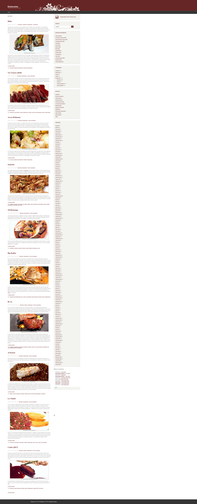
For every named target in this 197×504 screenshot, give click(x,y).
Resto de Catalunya (60, 83)
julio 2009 (57, 344)
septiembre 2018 (58, 158)
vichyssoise (41, 488)
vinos (39, 248)
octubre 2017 (57, 179)
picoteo (45, 204)
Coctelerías (24, 24)
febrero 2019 (57, 149)
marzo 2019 (57, 147)
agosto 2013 (57, 258)
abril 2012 (57, 288)
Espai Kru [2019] (58, 59)
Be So (10, 301)
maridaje (45, 346)
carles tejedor (20, 346)
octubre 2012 (57, 277)
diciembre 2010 (58, 318)
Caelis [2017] (13, 447)
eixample (15, 248)
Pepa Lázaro (57, 381)
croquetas (20, 204)
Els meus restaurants (59, 96)
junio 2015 (57, 223)
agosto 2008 (57, 364)
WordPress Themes (53, 501)
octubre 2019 (57, 138)
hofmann (25, 159)
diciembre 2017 (58, 175)
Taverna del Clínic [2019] (60, 57)
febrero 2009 (57, 353)
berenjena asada (17, 296)
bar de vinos (12, 442)
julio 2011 (57, 305)
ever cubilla (24, 204)
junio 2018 (57, 164)
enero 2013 (57, 271)
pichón (26, 488)
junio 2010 (57, 329)
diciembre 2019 (58, 134)
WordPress (42, 501)
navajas (27, 248)
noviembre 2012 (58, 275)
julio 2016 (57, 199)
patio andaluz (40, 204)
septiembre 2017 (58, 181)
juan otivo (40, 296)
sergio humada (47, 112)
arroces (11, 159)
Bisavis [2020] (58, 46)
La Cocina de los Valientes (60, 103)
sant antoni (43, 393)
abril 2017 (57, 188)
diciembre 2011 (58, 295)
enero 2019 (57, 151)
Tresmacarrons (58, 54)
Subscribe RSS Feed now (68, 17)
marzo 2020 (57, 129)
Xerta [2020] (57, 43)
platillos (48, 204)
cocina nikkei (28, 296)
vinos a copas (38, 442)
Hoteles (25, 304)
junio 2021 (57, 125)
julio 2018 (57, 162)
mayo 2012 (57, 286)
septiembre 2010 (58, 323)
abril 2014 (57, 247)
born (22, 296)
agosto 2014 (57, 240)
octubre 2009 (57, 338)
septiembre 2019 (58, 140)
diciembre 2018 (58, 153)
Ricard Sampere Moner (60, 373)
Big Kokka (12, 253)
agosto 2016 (57, 197)
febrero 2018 (57, 171)
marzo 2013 (57, 268)
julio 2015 (57, 221)
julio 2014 (57, 242)
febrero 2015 (57, 229)
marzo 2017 (57, 190)
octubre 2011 (57, 299)
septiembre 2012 (58, 279)
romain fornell (35, 488)
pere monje (34, 112)
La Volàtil (12, 398)
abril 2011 (57, 310)
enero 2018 (57, 173)
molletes (28, 204)
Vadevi (56, 116)
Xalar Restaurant (58, 35)
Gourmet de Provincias (59, 101)
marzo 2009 (57, 351)
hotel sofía (26, 346)
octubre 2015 (57, 216)
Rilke (10, 21)
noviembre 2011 (58, 297)
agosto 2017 (57, 182)
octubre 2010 (57, 321)
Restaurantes (29, 24)
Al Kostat (11, 352)
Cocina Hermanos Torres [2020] (61, 39)
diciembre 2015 (58, 212)
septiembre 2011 (58, 301)
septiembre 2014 (58, 238)
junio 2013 (57, 262)
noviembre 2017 (58, 177)
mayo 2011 (57, 308)
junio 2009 (57, 345)
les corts (37, 346)
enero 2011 (57, 316)
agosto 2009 (57, 342)
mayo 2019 (57, 144)
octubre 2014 (57, 236)
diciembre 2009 (58, 334)
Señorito (11, 164)
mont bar (23, 248)
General (56, 74)
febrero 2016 (57, 208)
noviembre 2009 (58, 336)
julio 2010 (57, 327)
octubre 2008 (57, 360)
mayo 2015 (57, 225)
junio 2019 (57, 142)
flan (31, 393)
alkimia (11, 393)
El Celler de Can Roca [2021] (60, 37)
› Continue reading (11, 65)
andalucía (12, 204)
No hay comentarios (31, 75)
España (58, 81)
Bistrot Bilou (57, 48)
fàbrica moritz (27, 393)
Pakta (9, 292)
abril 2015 (57, 227)
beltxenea (16, 67)
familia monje (25, 112)
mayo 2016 (57, 203)
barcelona (12, 67)
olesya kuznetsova (34, 204)
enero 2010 (57, 332)
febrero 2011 (57, 314)
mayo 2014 (57, 245)
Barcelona (20, 24)
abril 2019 (57, 145)
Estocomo (13, 6)
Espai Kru (26, 170)
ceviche (24, 296)
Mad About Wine (58, 105)
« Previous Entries (11, 492)
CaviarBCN (57, 94)
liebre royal (41, 346)
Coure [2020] (63, 372)
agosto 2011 (57, 303)
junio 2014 (57, 244)
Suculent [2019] (58, 50)
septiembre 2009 (58, 340)
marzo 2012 (57, 290)
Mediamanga (13, 209)
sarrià (43, 112)
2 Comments (35, 24)
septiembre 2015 (58, 218)
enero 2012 (57, 294)
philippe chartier (13, 347)
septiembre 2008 (58, 362)
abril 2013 (57, 266)
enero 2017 (57, 194)
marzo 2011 (57, 312)
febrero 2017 (57, 192)
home (9, 12)
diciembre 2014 (58, 232)
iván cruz (33, 346)
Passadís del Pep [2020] (59, 41)
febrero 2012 (57, 292)
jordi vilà (33, 393)
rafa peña (25, 67)
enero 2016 (57, 210)
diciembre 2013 (58, 255)
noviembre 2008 (58, 358)
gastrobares (21, 442)
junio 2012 (57, 284)
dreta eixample (20, 159)
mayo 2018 (57, 166)
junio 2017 (57, 184)
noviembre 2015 (58, 214)
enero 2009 (57, 355)
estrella (21, 112)
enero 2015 (57, 231)
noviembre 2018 (58, 155)
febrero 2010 (57, 331)
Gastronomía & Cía (59, 99)
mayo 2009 (57, 347)
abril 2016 (57, 205)
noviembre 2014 (58, 234)
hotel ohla (19, 488)
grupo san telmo (35, 296)
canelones (16, 346)
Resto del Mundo (60, 85)
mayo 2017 (57, 186)
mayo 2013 (57, 264)
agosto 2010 (57, 325)
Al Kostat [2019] (58, 52)
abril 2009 (57, 349)
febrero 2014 (57, 251)
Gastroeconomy (58, 98)
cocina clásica (16, 112)
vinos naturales (44, 442)
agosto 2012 (57, 281)
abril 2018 (57, 168)
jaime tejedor (20, 67)
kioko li (43, 296)
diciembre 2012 (58, 273)
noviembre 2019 (58, 136)
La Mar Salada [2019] (59, 61)
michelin (29, 112)
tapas (34, 442)
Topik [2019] (57, 56)
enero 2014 (57, 253)
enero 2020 (57, 132)
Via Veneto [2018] (15, 72)
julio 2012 (57, 282)
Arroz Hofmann (14, 117)
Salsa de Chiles (58, 112)
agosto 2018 (57, 160)
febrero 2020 (57, 131)
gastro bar (20, 248)
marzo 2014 (57, 249)
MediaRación (57, 109)
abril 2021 (57, 127)
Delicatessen (57, 72)
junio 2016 (57, 201)
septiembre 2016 (58, 195)
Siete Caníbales (58, 114)
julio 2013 (57, 260)
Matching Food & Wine (59, 107)
